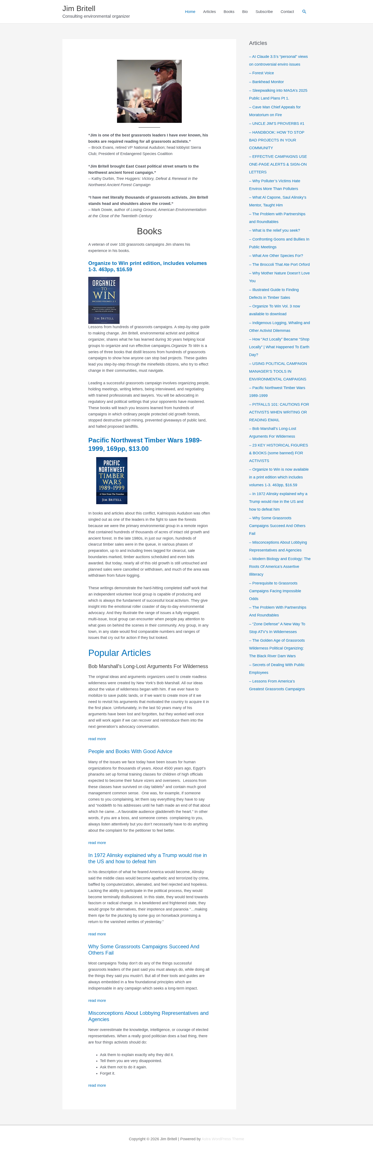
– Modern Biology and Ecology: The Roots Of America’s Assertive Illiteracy (280, 566)
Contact (287, 12)
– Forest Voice (261, 73)
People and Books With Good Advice (130, 751)
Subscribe (264, 12)
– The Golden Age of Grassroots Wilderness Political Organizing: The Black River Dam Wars (277, 648)
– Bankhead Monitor (266, 82)
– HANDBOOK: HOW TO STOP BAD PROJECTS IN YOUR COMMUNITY (276, 140)
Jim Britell (78, 8)
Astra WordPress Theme (223, 1139)
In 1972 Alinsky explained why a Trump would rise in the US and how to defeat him (147, 858)
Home (190, 12)
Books (229, 12)
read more (97, 739)
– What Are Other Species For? (276, 255)
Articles (209, 12)
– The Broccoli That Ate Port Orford (279, 264)
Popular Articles (119, 653)
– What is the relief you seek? (274, 230)
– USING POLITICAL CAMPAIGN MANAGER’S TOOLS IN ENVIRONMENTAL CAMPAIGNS (278, 371)
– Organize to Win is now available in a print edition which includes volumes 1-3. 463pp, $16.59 (279, 477)
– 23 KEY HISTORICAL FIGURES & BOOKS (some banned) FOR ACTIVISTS (278, 453)
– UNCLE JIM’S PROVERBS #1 (276, 123)
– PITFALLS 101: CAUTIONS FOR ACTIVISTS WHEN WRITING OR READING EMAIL (279, 412)
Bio (245, 12)
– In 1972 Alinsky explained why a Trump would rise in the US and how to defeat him (278, 502)
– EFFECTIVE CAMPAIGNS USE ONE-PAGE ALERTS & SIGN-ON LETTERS (278, 164)
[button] (304, 11)
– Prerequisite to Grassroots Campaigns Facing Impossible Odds (275, 591)
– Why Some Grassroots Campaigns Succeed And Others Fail (277, 526)
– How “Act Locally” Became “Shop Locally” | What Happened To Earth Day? (279, 347)
